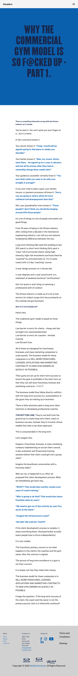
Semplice (7, 4)
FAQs (4, 641)
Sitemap (63, 644)
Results (5, 639)
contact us (6, 643)
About (5, 637)
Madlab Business (38, 666)
